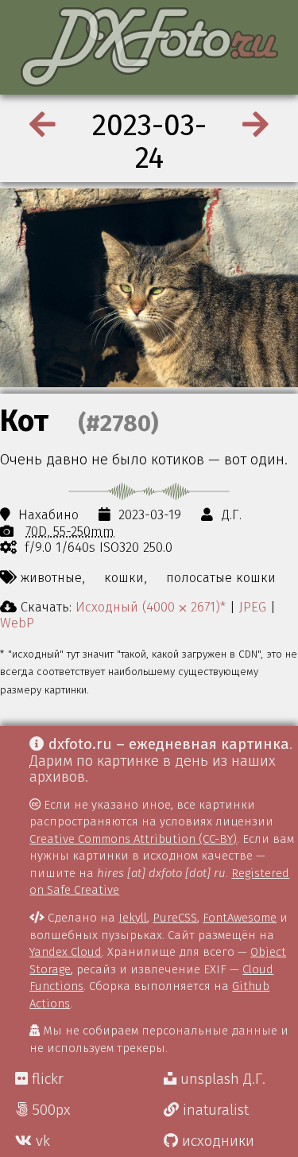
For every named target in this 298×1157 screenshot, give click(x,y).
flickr (46, 1079)
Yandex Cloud (65, 952)
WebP (17, 623)
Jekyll (132, 917)
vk (41, 1141)
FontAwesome (240, 917)
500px (49, 1110)
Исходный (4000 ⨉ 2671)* (150, 607)
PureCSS (175, 917)
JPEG (252, 607)
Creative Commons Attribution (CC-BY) (133, 839)
